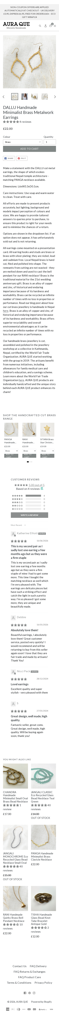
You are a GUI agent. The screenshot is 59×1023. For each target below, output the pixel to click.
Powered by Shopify (41, 1001)
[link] (11, 430)
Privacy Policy (43, 982)
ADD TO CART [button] (9, 456)
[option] (15, 96)
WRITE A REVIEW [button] (29, 515)
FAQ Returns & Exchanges (29, 971)
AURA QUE (22, 1001)
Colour (6, 136)
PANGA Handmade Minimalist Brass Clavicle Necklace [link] (11, 441)
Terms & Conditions (19, 982)
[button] (11, 121)
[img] (19, 541)
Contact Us (19, 966)
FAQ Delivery (38, 966)
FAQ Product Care (29, 977)
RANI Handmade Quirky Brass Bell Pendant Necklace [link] (28, 441)
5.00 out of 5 (37, 484)
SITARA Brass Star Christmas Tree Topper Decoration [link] (47, 441)
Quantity (48, 136)
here (5, 310)
